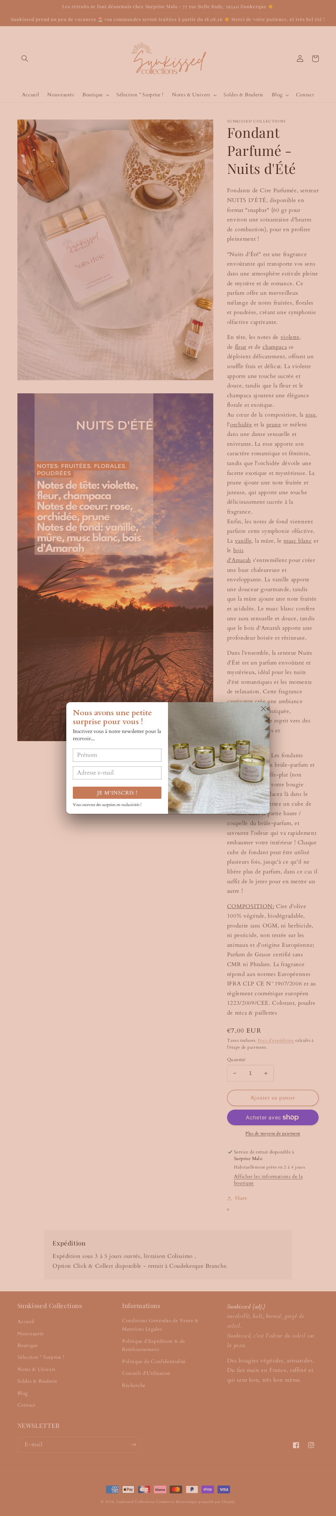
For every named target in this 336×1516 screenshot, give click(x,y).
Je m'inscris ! (117, 792)
